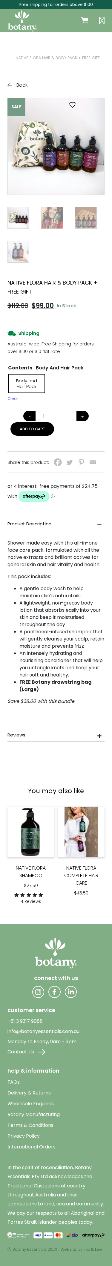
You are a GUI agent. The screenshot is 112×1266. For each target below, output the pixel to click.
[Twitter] (69, 462)
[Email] (93, 462)
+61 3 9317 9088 (25, 1021)
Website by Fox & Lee (81, 1249)
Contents (20, 367)
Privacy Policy (23, 1136)
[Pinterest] (81, 462)
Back (21, 85)
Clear (12, 399)
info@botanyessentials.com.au (43, 1031)
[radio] (27, 384)
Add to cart (32, 429)
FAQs (13, 1082)
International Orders (31, 1146)
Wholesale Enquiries (30, 1103)
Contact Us (21, 1051)
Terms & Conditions (30, 1125)
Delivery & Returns (29, 1092)
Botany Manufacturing (33, 1114)
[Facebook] (58, 462)
